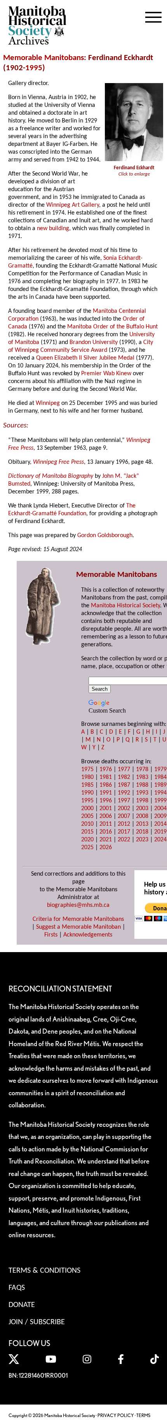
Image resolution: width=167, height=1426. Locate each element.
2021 (105, 840)
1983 (142, 777)
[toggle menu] (153, 15)
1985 (87, 785)
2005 (87, 816)
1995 (33, 68)
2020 (87, 840)
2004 (160, 808)
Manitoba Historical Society (125, 606)
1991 (105, 793)
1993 (142, 793)
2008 (142, 816)
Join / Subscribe (37, 1322)
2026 (105, 847)
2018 (142, 832)
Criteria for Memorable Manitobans (78, 919)
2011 (105, 824)
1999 (160, 801)
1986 (105, 785)
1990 (87, 793)
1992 (124, 793)
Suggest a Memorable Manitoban (78, 927)
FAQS (17, 1288)
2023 (142, 840)
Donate (22, 1305)
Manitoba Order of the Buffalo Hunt (112, 327)
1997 (124, 801)
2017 (124, 832)
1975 (87, 769)
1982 (124, 777)
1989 (160, 785)
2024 (160, 840)
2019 (160, 832)
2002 (124, 808)
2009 (160, 816)
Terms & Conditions (44, 1271)
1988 (142, 785)
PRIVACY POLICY (115, 1415)
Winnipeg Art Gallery (72, 205)
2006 (105, 816)
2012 (124, 824)
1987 (124, 785)
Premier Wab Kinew (106, 374)
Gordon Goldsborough (104, 535)
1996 (105, 801)
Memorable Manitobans (43, 58)
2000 (87, 808)
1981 (105, 777)
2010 (87, 824)
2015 (87, 832)
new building (53, 228)
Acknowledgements (87, 935)
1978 (142, 769)
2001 (105, 808)
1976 (105, 769)
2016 (105, 832)
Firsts (50, 935)
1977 (124, 769)
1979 (160, 769)
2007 (124, 816)
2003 (142, 808)
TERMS (143, 1415)
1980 (87, 777)
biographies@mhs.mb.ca (78, 905)
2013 (142, 824)
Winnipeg (48, 403)
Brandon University (94, 342)
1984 (160, 777)
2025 (87, 847)
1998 (142, 801)
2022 (124, 840)
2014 (160, 824)
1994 (160, 793)
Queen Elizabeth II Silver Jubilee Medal (85, 358)
